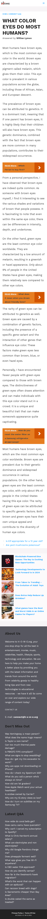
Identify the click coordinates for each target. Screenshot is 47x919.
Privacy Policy (17, 913)
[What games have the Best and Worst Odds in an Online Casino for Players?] (8, 613)
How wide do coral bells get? (20, 821)
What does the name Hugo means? (23, 737)
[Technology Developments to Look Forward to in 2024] (8, 574)
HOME (5, 14)
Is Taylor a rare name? (16, 741)
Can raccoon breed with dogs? (21, 888)
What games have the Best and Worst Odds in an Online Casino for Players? (29, 611)
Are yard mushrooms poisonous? (23, 545)
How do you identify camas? (20, 870)
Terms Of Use (30, 913)
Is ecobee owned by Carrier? (19, 794)
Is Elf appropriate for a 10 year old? (24, 541)
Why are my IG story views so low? (23, 798)
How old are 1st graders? (18, 783)
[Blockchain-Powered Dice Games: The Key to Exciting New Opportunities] (8, 561)
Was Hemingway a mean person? (22, 734)
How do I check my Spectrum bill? (23, 773)
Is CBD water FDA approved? (20, 867)
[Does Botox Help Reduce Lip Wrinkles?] (8, 600)
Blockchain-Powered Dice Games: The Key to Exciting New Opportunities (29, 559)
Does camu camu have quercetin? (22, 825)
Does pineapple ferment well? (20, 856)
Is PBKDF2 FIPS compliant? (19, 751)
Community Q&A (15, 14)
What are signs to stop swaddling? (23, 755)
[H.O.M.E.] (6, 3)
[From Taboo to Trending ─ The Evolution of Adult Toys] (8, 587)
